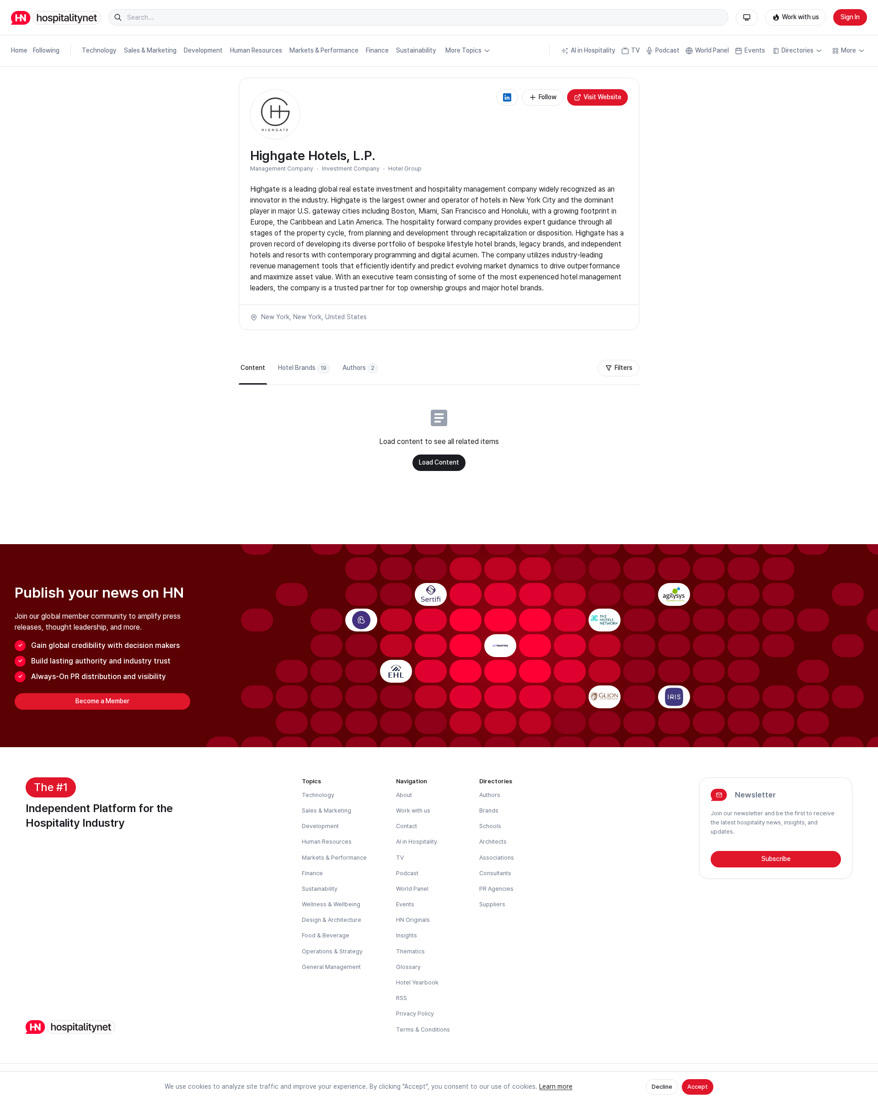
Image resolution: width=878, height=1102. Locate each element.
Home (19, 50)
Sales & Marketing (150, 50)
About (404, 795)
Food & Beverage (325, 935)
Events (754, 50)
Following (46, 50)
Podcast (667, 50)
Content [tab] (253, 367)
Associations (496, 857)
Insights (406, 935)
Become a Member (102, 701)
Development (203, 50)
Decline (662, 1086)
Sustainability (416, 50)
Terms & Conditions (423, 1029)
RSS (401, 998)
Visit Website (602, 97)
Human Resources (256, 50)
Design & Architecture (331, 919)
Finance (377, 50)
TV (635, 50)
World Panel (712, 50)
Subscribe (776, 858)
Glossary (408, 966)
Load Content (439, 462)
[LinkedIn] (507, 97)
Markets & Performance (324, 50)
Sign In (850, 17)
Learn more (556, 1086)
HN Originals (413, 919)
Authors (489, 795)
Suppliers (492, 904)
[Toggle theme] (747, 17)
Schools (490, 826)
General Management (331, 966)
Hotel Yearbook (417, 982)
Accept (697, 1086)
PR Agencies (496, 888)
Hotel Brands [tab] (302, 367)
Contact (406, 826)
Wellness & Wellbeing (331, 904)
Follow (548, 97)
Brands (488, 810)
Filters (623, 367)
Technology (99, 50)
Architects (493, 841)
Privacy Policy (415, 1013)
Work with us (800, 17)
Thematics (410, 951)
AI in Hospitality (593, 50)
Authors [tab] (359, 367)
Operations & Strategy (332, 951)
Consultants (495, 873)
